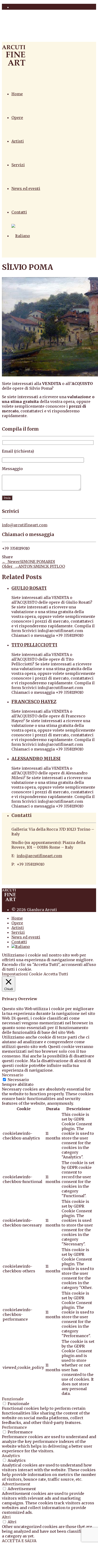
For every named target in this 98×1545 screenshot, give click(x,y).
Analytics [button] (11, 1455)
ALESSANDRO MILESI (36, 758)
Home (17, 94)
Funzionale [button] (13, 1399)
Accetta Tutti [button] (56, 974)
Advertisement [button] (16, 1484)
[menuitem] (20, 235)
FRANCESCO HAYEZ (33, 701)
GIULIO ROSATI (29, 588)
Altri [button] (6, 1517)
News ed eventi (25, 188)
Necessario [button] (12, 1075)
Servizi (18, 164)
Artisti (17, 141)
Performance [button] (14, 1427)
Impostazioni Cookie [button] (22, 974)
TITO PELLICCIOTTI (34, 645)
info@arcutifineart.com (24, 525)
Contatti (19, 212)
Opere (17, 117)
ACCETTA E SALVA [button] (19, 1540)
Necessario (18, 1079)
